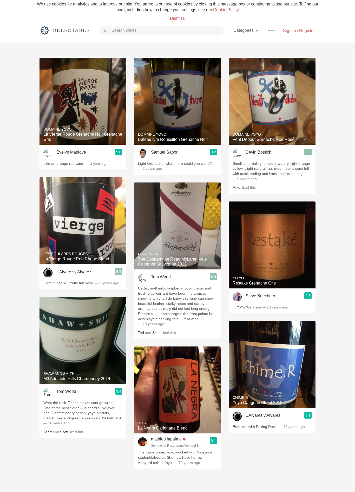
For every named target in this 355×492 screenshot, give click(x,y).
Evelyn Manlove (71, 152)
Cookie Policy (226, 10)
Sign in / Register (299, 30)
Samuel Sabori (165, 152)
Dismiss (177, 18)
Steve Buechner (260, 296)
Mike (236, 187)
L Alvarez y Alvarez (73, 272)
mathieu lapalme (166, 439)
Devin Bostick (258, 152)
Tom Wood (66, 391)
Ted (141, 333)
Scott (47, 432)
